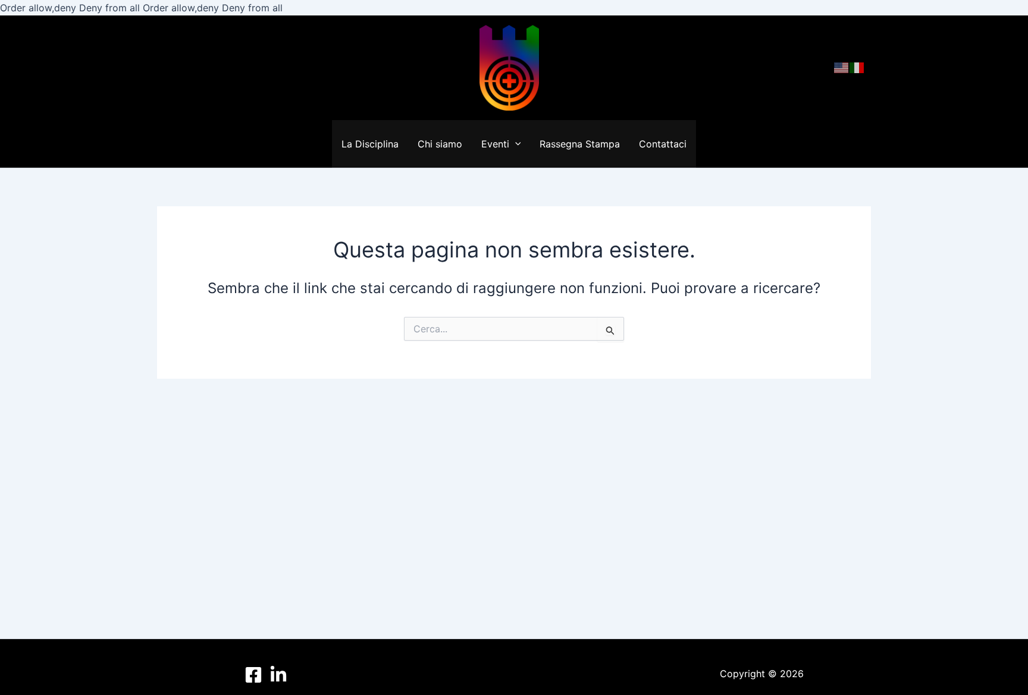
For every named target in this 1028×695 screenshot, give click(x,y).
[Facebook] (253, 675)
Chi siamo (440, 144)
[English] (842, 67)
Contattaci (663, 144)
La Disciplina (370, 144)
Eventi (495, 144)
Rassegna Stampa (580, 144)
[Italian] (857, 67)
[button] (515, 144)
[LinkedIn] (278, 675)
